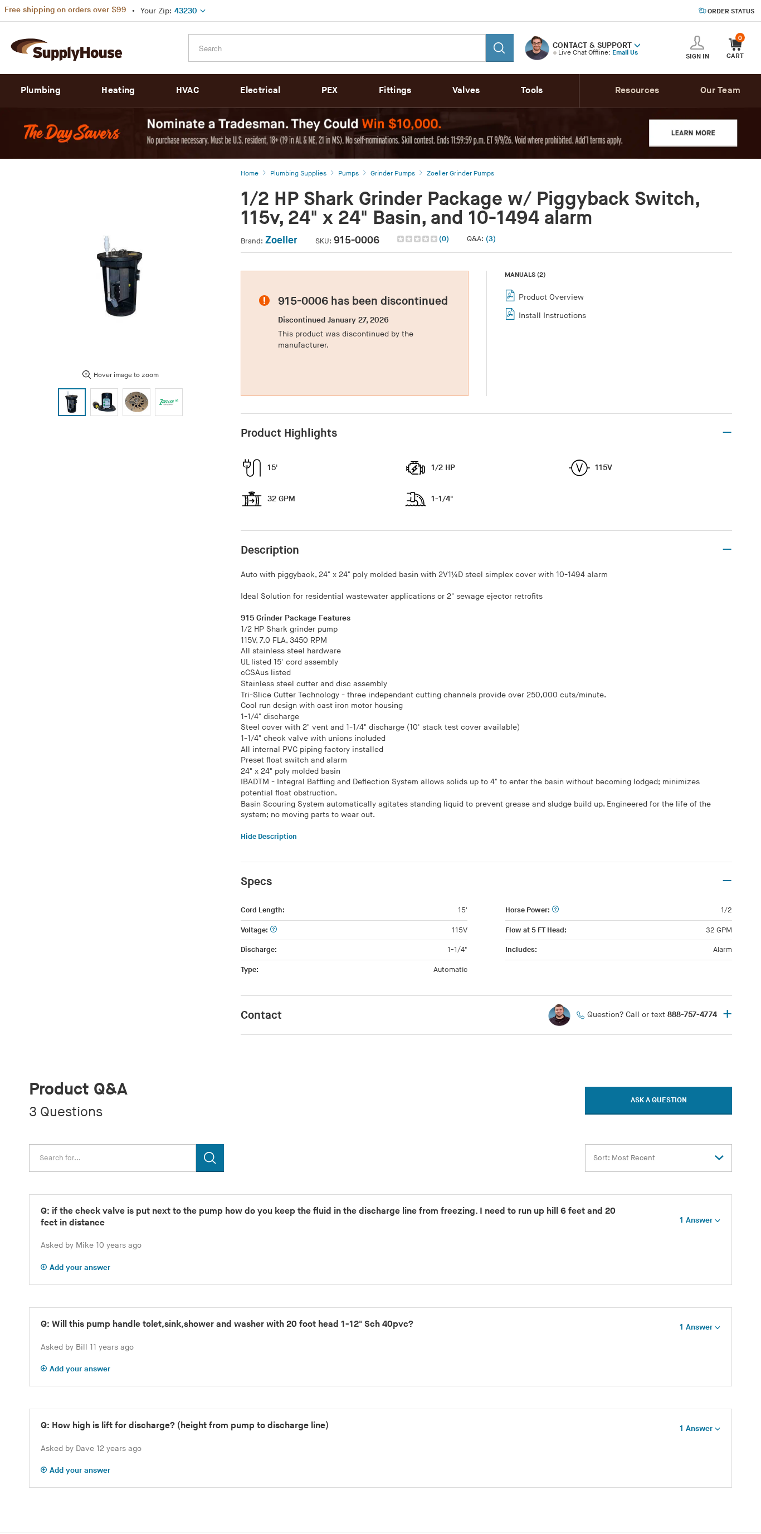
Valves (466, 90)
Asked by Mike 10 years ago (91, 1245)
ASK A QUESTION (659, 1100)
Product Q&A (78, 1089)
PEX (329, 90)
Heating (118, 90)
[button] (637, 44)
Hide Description (269, 836)
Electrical (260, 90)
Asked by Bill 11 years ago (87, 1347)
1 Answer (696, 1220)
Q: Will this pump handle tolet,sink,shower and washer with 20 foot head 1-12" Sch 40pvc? (227, 1324)
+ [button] (727, 1015)
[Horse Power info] (555, 910)
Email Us (625, 52)
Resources (637, 90)
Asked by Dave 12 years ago (91, 1448)
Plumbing (41, 90)
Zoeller (281, 240)
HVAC (187, 90)
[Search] (500, 48)
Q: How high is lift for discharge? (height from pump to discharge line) (185, 1425)
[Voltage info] (273, 930)
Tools (532, 90)
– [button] (727, 433)
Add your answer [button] (80, 1267)
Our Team (720, 90)
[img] (418, 239)
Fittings (395, 90)
